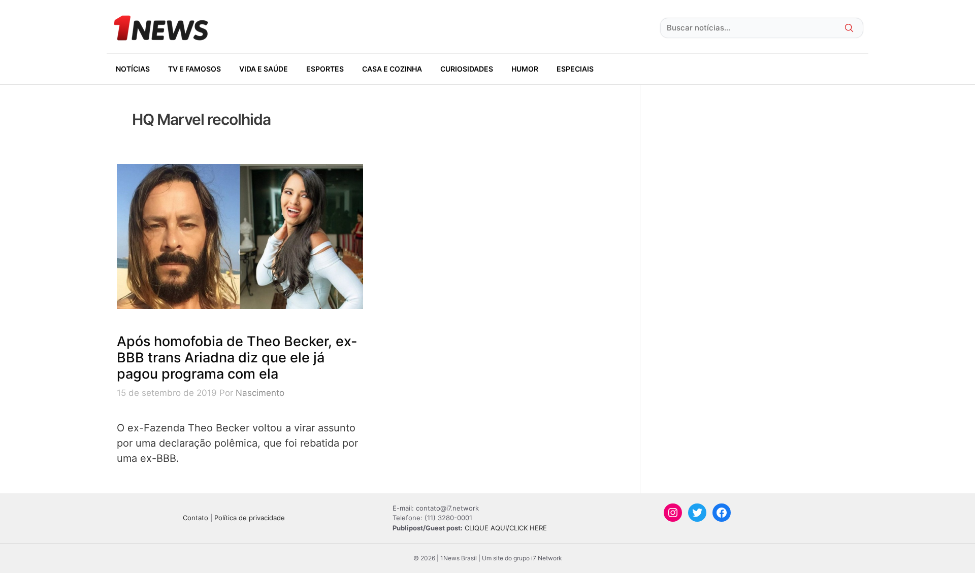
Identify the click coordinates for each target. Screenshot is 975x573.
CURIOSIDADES (466, 68)
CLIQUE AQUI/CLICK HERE (506, 528)
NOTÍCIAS (133, 68)
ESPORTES (325, 68)
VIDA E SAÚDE (263, 68)
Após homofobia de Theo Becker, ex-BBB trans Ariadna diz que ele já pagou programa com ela (237, 358)
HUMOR (524, 68)
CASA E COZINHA (392, 68)
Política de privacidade (249, 518)
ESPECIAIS (575, 68)
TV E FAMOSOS (194, 68)
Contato (195, 518)
